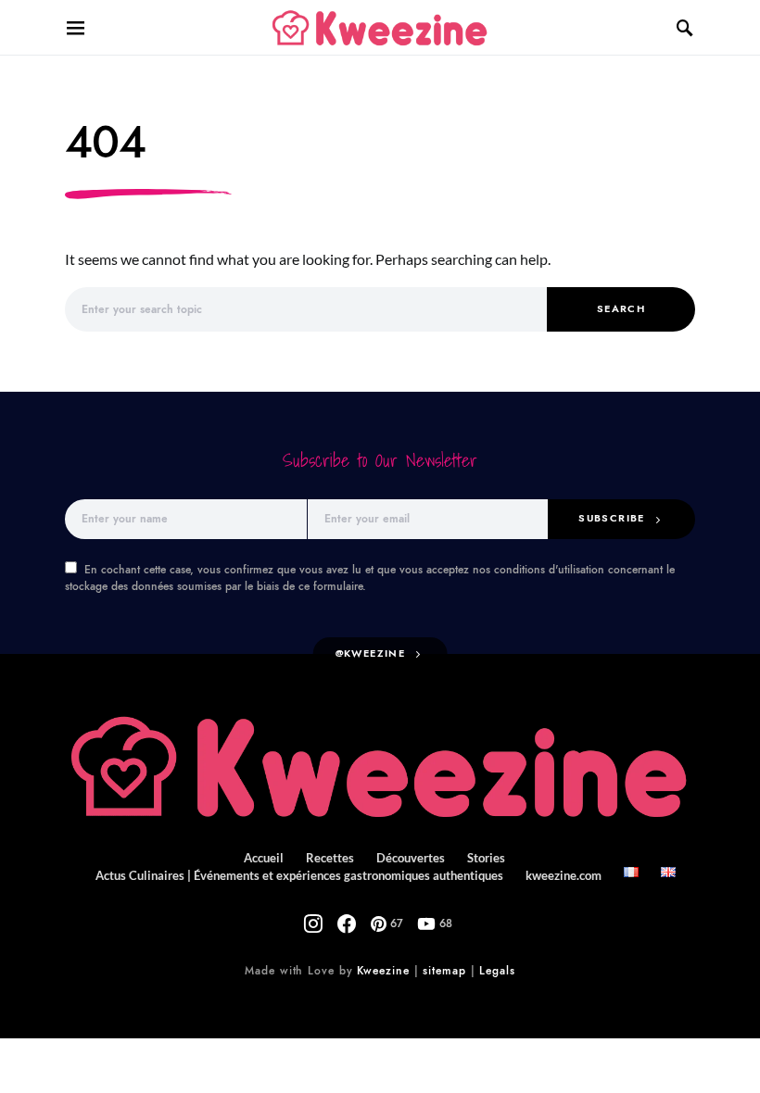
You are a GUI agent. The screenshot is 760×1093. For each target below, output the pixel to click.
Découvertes (410, 857)
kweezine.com (564, 875)
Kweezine (383, 970)
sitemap (444, 970)
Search (621, 309)
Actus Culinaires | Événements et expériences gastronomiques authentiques (299, 875)
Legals (496, 970)
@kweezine (370, 653)
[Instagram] (313, 923)
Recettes (330, 857)
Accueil (264, 857)
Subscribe (611, 518)
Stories (486, 857)
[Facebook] (346, 923)
